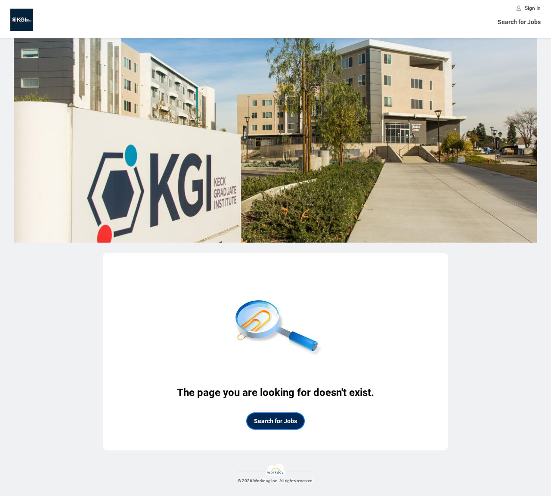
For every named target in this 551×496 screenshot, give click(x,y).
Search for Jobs (519, 22)
